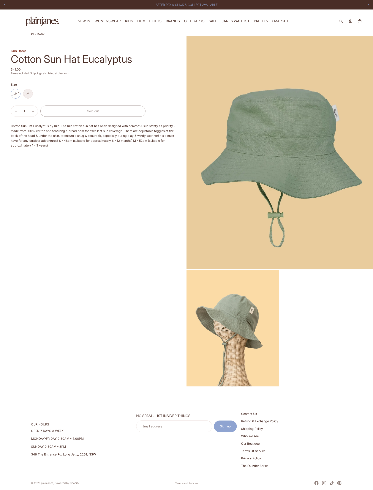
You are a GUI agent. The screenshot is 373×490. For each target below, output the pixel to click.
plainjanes (47, 483)
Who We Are (250, 436)
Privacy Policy (251, 458)
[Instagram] (324, 483)
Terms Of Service (253, 451)
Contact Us (249, 414)
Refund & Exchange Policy (259, 421)
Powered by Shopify (67, 483)
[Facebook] (316, 483)
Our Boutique (250, 443)
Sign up (225, 426)
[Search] (341, 21)
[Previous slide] (4, 4)
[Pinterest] (339, 483)
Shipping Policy (252, 428)
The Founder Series (254, 466)
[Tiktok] (331, 483)
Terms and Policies (186, 483)
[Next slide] (368, 4)
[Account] (350, 21)
